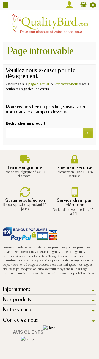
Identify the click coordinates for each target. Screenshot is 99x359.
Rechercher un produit (25, 123)
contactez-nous (66, 84)
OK (88, 133)
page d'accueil (39, 84)
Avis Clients (28, 332)
